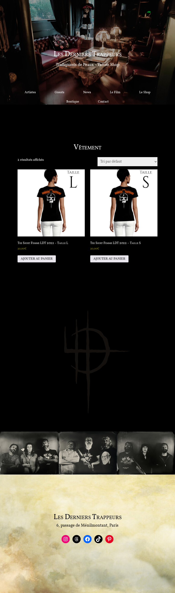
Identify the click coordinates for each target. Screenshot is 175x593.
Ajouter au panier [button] (37, 259)
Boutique (72, 102)
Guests (59, 92)
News (87, 92)
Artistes (30, 92)
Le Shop (144, 92)
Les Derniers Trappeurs (88, 54)
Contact (103, 102)
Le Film (115, 92)
